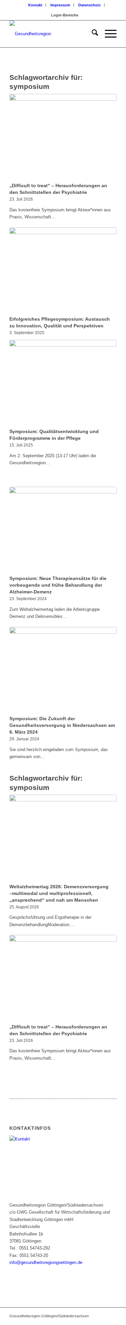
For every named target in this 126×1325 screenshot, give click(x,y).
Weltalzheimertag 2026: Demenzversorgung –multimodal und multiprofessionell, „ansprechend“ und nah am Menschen (59, 893)
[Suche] (91, 33)
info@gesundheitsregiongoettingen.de (45, 1262)
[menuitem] (35, 5)
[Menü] (107, 33)
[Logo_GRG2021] (52, 33)
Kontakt (35, 5)
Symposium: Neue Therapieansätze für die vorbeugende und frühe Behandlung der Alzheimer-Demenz (58, 585)
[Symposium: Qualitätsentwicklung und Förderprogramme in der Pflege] (63, 383)
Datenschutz (89, 5)
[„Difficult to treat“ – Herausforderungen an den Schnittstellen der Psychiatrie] (63, 137)
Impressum (60, 5)
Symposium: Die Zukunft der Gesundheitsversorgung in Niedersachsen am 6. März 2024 (62, 725)
